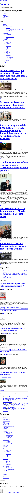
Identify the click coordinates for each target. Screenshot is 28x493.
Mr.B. (5, 333)
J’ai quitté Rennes (10, 58)
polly (1, 81)
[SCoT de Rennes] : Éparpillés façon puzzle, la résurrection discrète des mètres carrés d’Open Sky (14, 410)
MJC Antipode (6, 419)
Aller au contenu (4, 0)
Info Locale (5, 33)
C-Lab (4, 418)
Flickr (4, 475)
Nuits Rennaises (9, 57)
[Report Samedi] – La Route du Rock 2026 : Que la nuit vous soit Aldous (13, 329)
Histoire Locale (9, 53)
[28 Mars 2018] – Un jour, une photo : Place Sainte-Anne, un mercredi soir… (12, 105)
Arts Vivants (8, 42)
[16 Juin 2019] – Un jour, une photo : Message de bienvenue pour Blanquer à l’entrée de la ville (13, 74)
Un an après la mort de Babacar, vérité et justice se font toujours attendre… (13, 246)
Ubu (4, 422)
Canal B (5, 417)
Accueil (4, 24)
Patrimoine (5, 49)
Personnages (8, 55)
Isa (3, 333)
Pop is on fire (6, 423)
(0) (0, 98)
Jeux (4, 17)
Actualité (5, 13)
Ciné (7, 48)
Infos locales (6, 440)
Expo (7, 47)
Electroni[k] (5, 427)
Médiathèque (6, 16)
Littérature (8, 43)
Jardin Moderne (6, 421)
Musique (5, 25)
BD (6, 44)
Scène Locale (9, 26)
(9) (0, 205)
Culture (4, 40)
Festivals (5, 39)
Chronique (8, 31)
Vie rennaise (5, 56)
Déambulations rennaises (8, 426)
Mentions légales (16, 492)
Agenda (4, 15)
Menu (2, 21)
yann (9, 333)
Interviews (5, 38)
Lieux (7, 51)
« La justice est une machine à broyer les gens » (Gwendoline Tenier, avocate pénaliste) (14, 166)
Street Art (8, 52)
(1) (0, 121)
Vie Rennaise (6, 466)
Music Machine (9, 435)
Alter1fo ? (5, 62)
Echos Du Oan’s (9, 30)
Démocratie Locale (10, 37)
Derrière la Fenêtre (7, 424)
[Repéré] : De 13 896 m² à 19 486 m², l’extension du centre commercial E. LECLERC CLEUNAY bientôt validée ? (14, 309)
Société (7, 60)
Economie (8, 35)
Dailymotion (6, 478)
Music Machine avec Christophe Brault (14, 29)
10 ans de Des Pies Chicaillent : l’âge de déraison (14, 273)
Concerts (8, 28)
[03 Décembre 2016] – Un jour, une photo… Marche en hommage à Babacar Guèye (12, 212)
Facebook (5, 476)
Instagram (5, 474)
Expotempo (5, 428)
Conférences (8, 46)
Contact (10, 492)
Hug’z (4, 408)
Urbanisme (8, 34)
